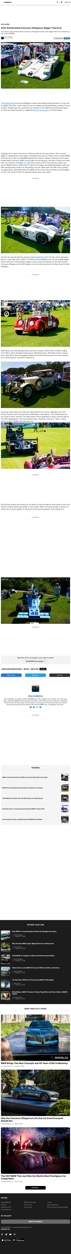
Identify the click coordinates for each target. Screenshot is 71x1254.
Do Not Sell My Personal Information (57, 1207)
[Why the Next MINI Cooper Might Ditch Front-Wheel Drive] (5, 943)
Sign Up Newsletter (53, 1204)
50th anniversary (42, 110)
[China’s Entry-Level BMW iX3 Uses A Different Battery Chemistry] (5, 968)
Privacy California (6, 1209)
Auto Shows (5, 24)
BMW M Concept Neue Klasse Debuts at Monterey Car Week (22, 788)
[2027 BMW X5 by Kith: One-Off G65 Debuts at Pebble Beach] (65, 795)
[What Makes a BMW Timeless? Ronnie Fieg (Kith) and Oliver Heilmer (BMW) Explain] (5, 992)
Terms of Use (28, 1204)
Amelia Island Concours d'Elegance (12, 669)
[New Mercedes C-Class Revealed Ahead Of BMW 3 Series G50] (65, 806)
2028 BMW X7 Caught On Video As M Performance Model (33, 956)
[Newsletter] (61, 2)
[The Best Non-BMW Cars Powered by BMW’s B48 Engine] (5, 980)
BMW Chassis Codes (30, 1202)
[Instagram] (37, 707)
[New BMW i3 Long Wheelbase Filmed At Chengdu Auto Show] (5, 931)
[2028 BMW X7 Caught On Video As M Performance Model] (5, 956)
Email (60, 675)
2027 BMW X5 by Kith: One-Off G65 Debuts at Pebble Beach (22, 798)
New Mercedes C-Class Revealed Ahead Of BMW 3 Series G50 (23, 809)
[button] (67, 621)
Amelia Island (9, 103)
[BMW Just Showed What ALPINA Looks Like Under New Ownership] (65, 774)
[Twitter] (34, 707)
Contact (49, 1202)
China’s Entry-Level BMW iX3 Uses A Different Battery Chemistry (35, 968)
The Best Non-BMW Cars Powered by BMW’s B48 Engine (33, 980)
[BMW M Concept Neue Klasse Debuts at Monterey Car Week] (65, 785)
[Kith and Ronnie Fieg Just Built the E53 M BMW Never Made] (65, 816)
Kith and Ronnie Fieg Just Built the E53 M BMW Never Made (22, 819)
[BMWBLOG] (35, 1229)
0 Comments (66, 38)
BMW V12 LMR (24, 163)
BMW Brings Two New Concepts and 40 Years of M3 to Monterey (34, 1063)
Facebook (12, 675)
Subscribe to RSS (6, 1207)
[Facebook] (30, 707)
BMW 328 (39, 257)
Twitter (36, 675)
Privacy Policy (28, 1207)
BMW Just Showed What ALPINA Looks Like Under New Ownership (24, 777)
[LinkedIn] (40, 707)
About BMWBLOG (6, 1202)
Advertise (3, 1204)
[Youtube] (11, 1235)
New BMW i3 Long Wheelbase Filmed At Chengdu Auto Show (34, 931)
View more (34, 1188)
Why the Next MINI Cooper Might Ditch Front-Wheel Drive (33, 943)
